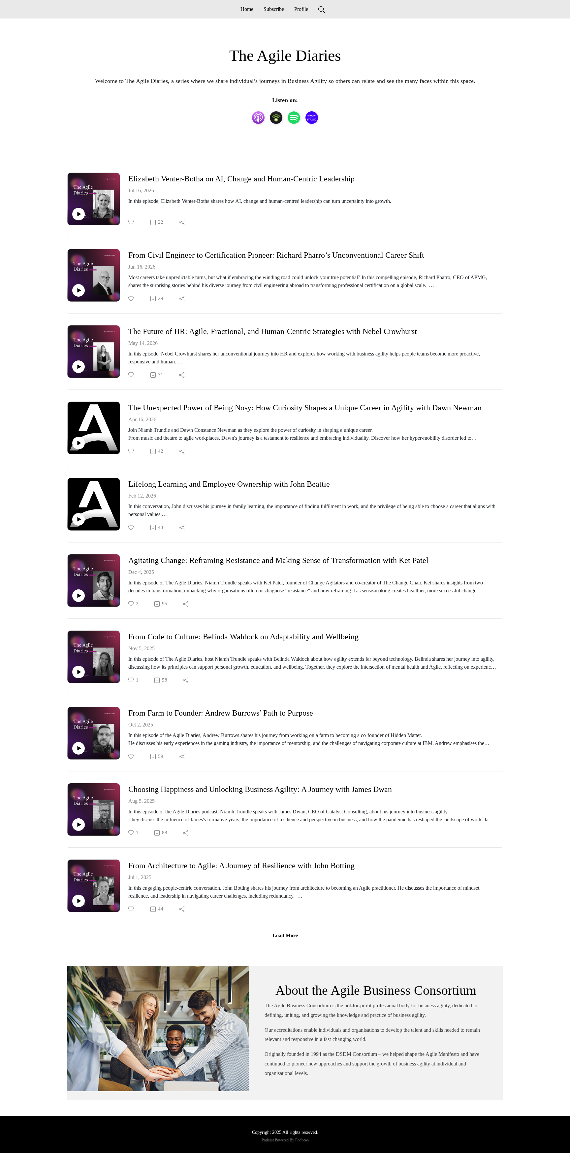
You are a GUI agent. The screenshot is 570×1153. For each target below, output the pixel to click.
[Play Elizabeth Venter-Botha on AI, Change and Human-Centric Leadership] (78, 214)
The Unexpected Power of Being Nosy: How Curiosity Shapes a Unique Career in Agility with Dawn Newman (305, 407)
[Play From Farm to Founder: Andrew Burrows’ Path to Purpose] (78, 748)
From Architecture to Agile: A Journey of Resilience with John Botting (241, 865)
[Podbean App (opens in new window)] (276, 117)
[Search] (322, 9)
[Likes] (131, 222)
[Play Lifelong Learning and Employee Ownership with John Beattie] (78, 519)
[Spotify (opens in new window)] (294, 117)
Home (246, 9)
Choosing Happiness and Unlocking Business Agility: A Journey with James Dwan (260, 789)
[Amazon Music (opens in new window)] (311, 117)
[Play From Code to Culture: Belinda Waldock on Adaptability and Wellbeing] (78, 672)
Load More (285, 935)
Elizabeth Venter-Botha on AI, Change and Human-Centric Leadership (241, 178)
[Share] (182, 222)
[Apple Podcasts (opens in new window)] (258, 117)
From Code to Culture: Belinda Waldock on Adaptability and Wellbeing (243, 636)
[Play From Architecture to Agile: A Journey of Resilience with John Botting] (78, 901)
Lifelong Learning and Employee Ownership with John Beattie (229, 484)
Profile (301, 9)
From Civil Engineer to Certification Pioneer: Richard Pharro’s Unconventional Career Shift (276, 255)
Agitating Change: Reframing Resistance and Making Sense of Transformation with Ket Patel (278, 560)
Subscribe (274, 9)
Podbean (302, 1140)
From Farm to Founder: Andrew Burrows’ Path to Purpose (220, 713)
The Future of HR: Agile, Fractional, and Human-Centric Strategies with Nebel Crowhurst (272, 331)
